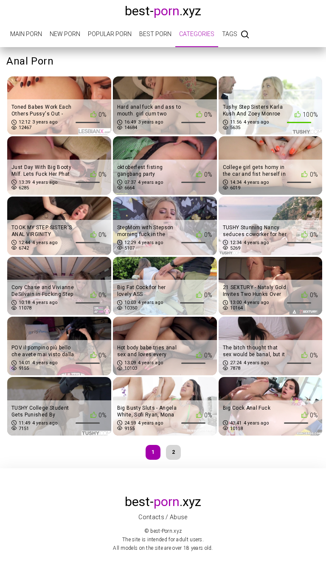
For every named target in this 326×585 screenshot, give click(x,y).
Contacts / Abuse (163, 517)
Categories (196, 34)
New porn (65, 34)
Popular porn (110, 34)
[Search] (245, 35)
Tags (229, 34)
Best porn (155, 34)
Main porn (26, 34)
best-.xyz (163, 10)
